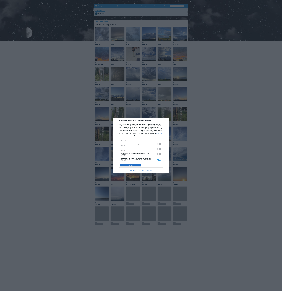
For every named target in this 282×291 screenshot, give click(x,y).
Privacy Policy (149, 170)
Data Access (141, 170)
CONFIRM (130, 165)
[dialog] (141, 145)
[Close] (166, 120)
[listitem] (141, 140)
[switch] (159, 144)
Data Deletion (133, 170)
